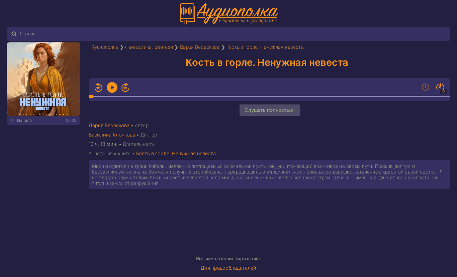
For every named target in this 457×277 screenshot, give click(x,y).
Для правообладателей (228, 268)
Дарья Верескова (199, 47)
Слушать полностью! (270, 110)
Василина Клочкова (112, 135)
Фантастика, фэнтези (149, 47)
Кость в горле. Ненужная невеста (265, 47)
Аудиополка (105, 47)
